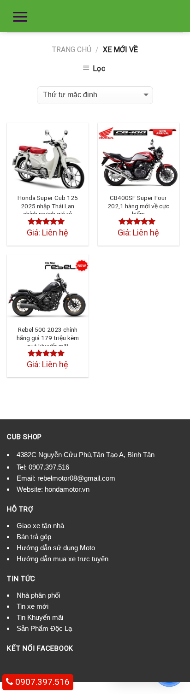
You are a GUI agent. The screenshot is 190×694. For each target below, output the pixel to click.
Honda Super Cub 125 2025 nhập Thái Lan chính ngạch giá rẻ (48, 206)
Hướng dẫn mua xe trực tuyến (62, 559)
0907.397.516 (49, 467)
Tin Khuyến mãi (40, 617)
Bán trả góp (34, 537)
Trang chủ (71, 49)
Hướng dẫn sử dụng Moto (56, 548)
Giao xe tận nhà (40, 525)
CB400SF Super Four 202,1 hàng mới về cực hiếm (138, 206)
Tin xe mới (32, 606)
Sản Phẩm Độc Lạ (44, 628)
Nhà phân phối (38, 595)
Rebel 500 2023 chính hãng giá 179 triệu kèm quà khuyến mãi (48, 337)
